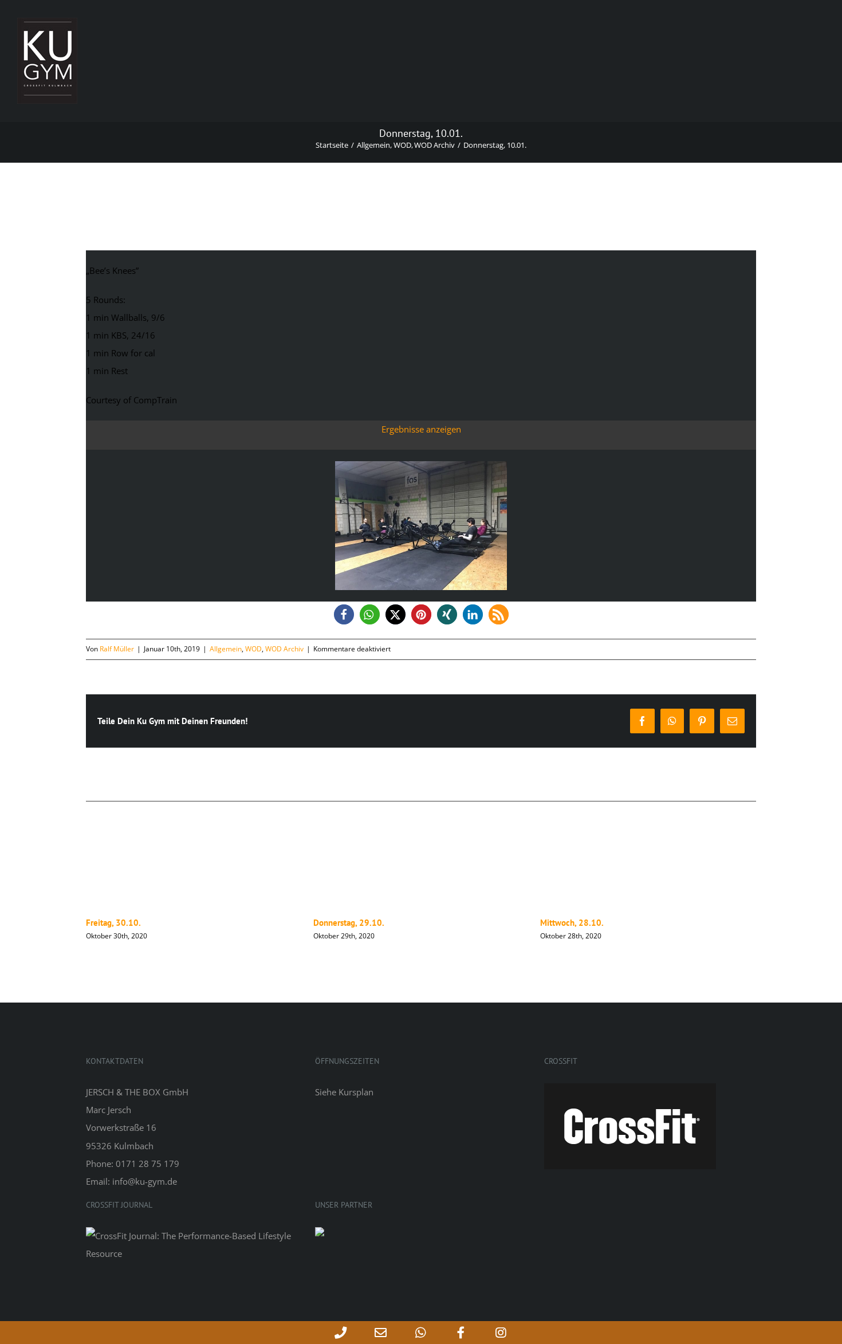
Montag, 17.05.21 (573, 922)
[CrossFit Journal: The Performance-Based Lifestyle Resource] (192, 1235)
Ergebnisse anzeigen (421, 429)
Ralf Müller (117, 649)
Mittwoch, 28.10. (345, 922)
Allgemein (226, 649)
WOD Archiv (284, 649)
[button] (344, 614)
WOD (253, 649)
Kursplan (356, 1092)
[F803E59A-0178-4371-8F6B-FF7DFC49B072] (421, 465)
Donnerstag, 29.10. (121, 922)
